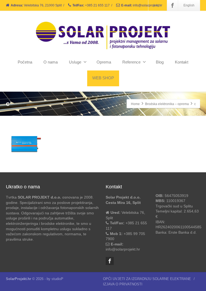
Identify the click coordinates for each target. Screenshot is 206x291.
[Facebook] (172, 5)
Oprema (104, 62)
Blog (160, 62)
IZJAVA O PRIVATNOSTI (122, 284)
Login (158, 5)
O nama (50, 62)
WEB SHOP (103, 78)
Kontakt (181, 62)
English (188, 5)
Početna (25, 62)
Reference (131, 62)
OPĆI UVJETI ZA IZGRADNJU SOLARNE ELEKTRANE (147, 279)
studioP (57, 279)
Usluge (75, 62)
